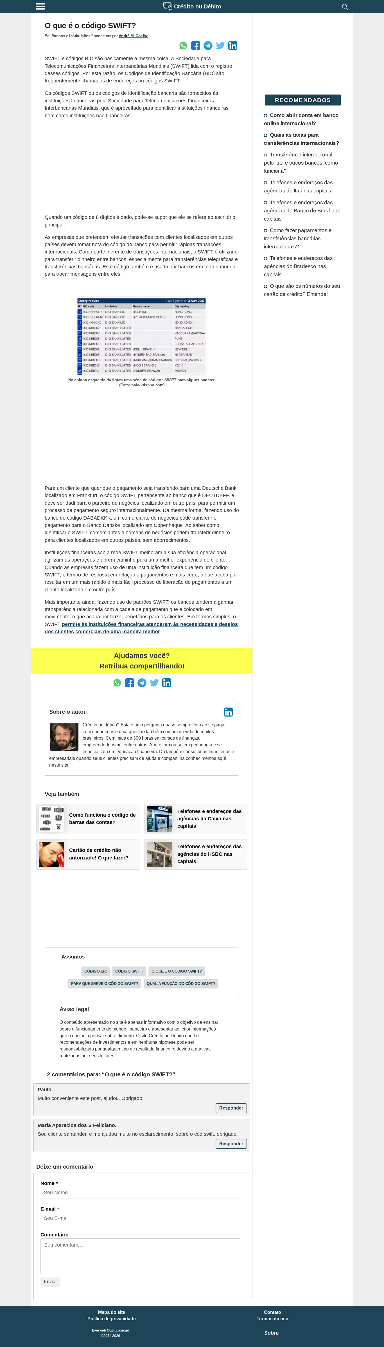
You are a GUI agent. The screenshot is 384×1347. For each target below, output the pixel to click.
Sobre (271, 1333)
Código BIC (95, 971)
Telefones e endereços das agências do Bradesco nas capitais (298, 266)
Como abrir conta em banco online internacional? (301, 119)
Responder (231, 1108)
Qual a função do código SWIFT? (181, 983)
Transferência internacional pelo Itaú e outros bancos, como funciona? (301, 162)
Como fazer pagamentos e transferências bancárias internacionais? (298, 238)
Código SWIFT (129, 971)
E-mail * (49, 1209)
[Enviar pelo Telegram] (208, 45)
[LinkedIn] (228, 712)
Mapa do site (111, 1312)
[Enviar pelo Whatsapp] (183, 45)
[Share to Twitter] (220, 45)
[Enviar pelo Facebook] (195, 45)
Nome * (49, 1183)
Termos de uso (272, 1319)
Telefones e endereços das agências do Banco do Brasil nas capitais (302, 210)
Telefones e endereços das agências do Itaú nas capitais (298, 186)
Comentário (54, 1235)
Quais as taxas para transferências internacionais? (301, 139)
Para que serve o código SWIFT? (104, 983)
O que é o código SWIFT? (177, 971)
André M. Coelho (134, 35)
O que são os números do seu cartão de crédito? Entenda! (302, 290)
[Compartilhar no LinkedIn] (232, 45)
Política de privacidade (111, 1319)
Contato (272, 1312)
